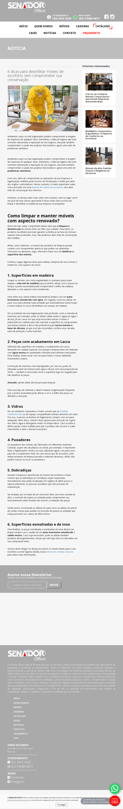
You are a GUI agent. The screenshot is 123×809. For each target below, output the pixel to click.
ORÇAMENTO (91, 33)
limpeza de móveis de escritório (47, 187)
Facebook (17, 777)
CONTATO (69, 33)
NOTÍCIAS (50, 33)
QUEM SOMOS (43, 26)
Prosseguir (61, 804)
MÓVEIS (64, 26)
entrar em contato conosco (59, 551)
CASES (33, 33)
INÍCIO (23, 26)
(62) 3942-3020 (20, 762)
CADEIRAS (82, 26)
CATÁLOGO (103, 26)
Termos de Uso (23, 800)
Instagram (17, 782)
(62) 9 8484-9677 (21, 766)
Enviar (54, 585)
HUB (16, 737)
